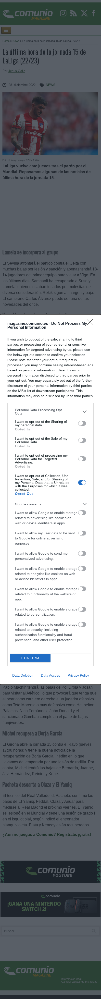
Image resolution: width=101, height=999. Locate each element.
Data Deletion (22, 675)
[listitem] (50, 411)
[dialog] (50, 499)
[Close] (91, 324)
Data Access (50, 675)
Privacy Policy (78, 675)
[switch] (82, 423)
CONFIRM (30, 658)
